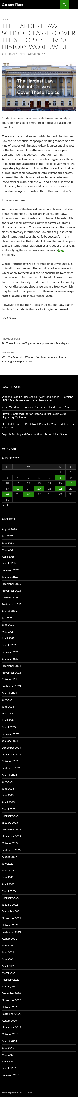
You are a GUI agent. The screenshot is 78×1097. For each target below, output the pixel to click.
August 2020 (9, 1020)
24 (7, 494)
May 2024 (8, 713)
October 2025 (10, 597)
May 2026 (8, 549)
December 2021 (11, 911)
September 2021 (11, 931)
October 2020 (10, 1006)
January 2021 (10, 986)
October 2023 (10, 761)
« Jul (5, 505)
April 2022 (8, 884)
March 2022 (9, 890)
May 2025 (8, 631)
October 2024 (10, 679)
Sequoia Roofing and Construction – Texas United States (34, 434)
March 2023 (9, 809)
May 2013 (8, 1054)
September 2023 (11, 768)
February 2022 (10, 897)
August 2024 (9, 693)
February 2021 (10, 979)
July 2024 (7, 699)
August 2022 (9, 856)
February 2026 (10, 570)
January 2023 (10, 822)
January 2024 (10, 740)
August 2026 (9, 529)
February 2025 (10, 652)
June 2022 (8, 870)
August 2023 (9, 774)
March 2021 (9, 972)
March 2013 (9, 1068)
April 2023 (8, 802)
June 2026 (8, 542)
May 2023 (8, 795)
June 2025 (8, 624)
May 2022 (8, 877)
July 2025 (7, 617)
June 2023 (8, 788)
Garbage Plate (12, 4)
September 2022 (11, 850)
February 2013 (10, 1075)
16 (70, 483)
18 (17, 488)
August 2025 (9, 611)
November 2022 (11, 836)
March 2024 (9, 727)
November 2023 (11, 754)
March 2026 (9, 563)
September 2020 (11, 1013)
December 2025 (11, 583)
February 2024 (10, 734)
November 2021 (11, 918)
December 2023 (11, 747)
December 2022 (11, 829)
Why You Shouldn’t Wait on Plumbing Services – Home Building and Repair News (34, 357)
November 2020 (11, 1000)
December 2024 (11, 665)
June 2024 (8, 706)
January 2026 (10, 577)
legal (61, 250)
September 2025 (11, 604)
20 (39, 488)
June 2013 (8, 1047)
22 (60, 488)
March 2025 (9, 645)
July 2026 (7, 536)
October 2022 (10, 843)
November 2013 (11, 1027)
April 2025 (8, 638)
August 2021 (9, 938)
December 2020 (11, 993)
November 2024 (11, 672)
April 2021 (8, 966)
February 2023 (10, 815)
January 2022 (10, 904)
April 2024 (8, 720)
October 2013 (10, 1034)
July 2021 (7, 945)
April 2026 (8, 556)
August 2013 (9, 1041)
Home (5, 19)
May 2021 (8, 959)
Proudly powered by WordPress (18, 1092)
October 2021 (10, 925)
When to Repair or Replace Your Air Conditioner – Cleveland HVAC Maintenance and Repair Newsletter (37, 398)
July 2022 (7, 863)
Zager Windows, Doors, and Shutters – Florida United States (37, 407)
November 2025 (11, 590)
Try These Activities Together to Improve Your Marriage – (35, 341)
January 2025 (10, 658)
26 (28, 494)
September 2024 (11, 686)
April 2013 (8, 1061)
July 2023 (7, 781)
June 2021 (8, 952)
